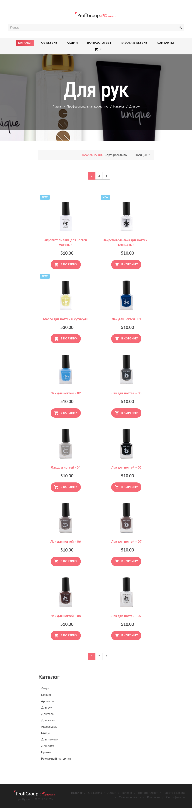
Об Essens (95, 792)
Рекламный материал (56, 758)
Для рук (134, 106)
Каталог (118, 106)
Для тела (47, 713)
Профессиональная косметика (88, 106)
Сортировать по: (116, 154)
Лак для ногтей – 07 (126, 541)
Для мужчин (49, 739)
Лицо (45, 688)
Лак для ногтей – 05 (126, 467)
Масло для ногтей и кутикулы (65, 319)
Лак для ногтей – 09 (126, 616)
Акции (111, 792)
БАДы (45, 733)
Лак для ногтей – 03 (126, 393)
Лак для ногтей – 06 (65, 541)
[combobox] (143, 155)
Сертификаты (175, 797)
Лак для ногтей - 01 (126, 319)
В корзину (69, 264)
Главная (57, 106)
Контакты (153, 797)
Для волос (48, 720)
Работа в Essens (174, 792)
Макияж (46, 694)
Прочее (46, 752)
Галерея (127, 792)
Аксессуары (49, 726)
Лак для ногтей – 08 (65, 616)
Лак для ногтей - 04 (65, 467)
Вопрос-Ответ (148, 792)
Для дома (48, 745)
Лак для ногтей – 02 (65, 393)
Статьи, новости (130, 797)
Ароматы (47, 701)
